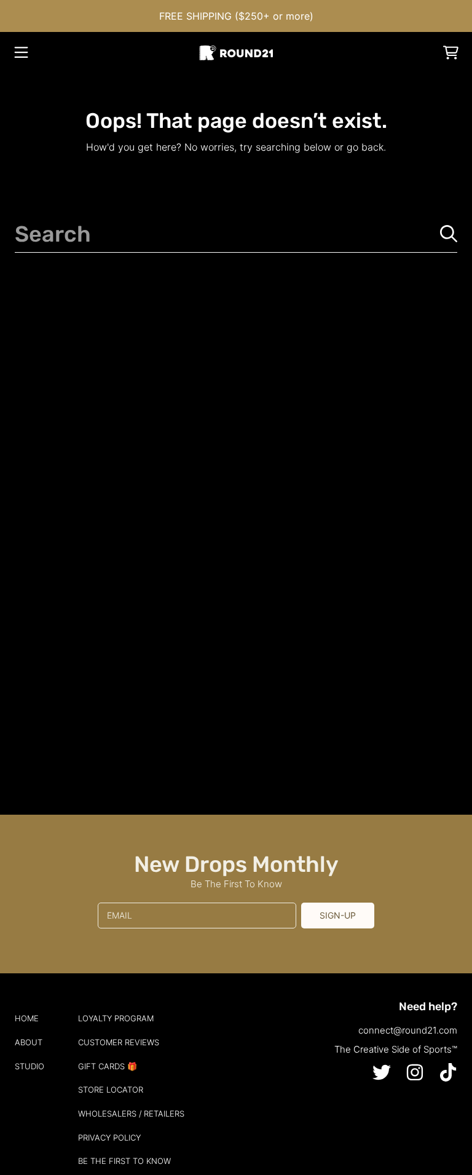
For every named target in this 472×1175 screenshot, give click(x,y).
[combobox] (236, 234)
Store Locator (110, 1089)
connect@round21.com (407, 1030)
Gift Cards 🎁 (107, 1066)
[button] (21, 52)
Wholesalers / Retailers (131, 1113)
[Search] (448, 233)
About (28, 1042)
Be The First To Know (124, 1161)
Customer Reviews (118, 1042)
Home (27, 1018)
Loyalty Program (116, 1018)
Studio (29, 1066)
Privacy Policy (109, 1137)
